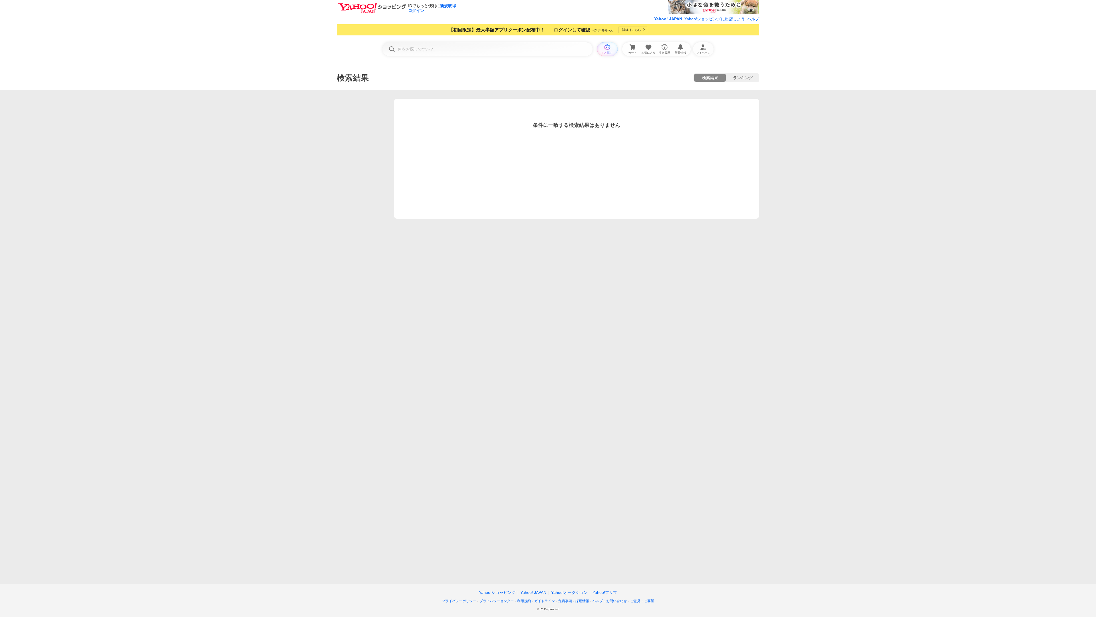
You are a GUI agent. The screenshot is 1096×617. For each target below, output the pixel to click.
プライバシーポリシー (459, 601)
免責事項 (565, 601)
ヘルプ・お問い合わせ (610, 601)
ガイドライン (544, 601)
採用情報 (582, 601)
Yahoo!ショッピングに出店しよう (714, 19)
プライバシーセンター (497, 601)
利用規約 (524, 601)
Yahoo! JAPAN (668, 19)
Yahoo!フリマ (605, 592)
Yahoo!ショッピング (497, 592)
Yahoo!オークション (569, 592)
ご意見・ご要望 (642, 601)
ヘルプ (753, 19)
